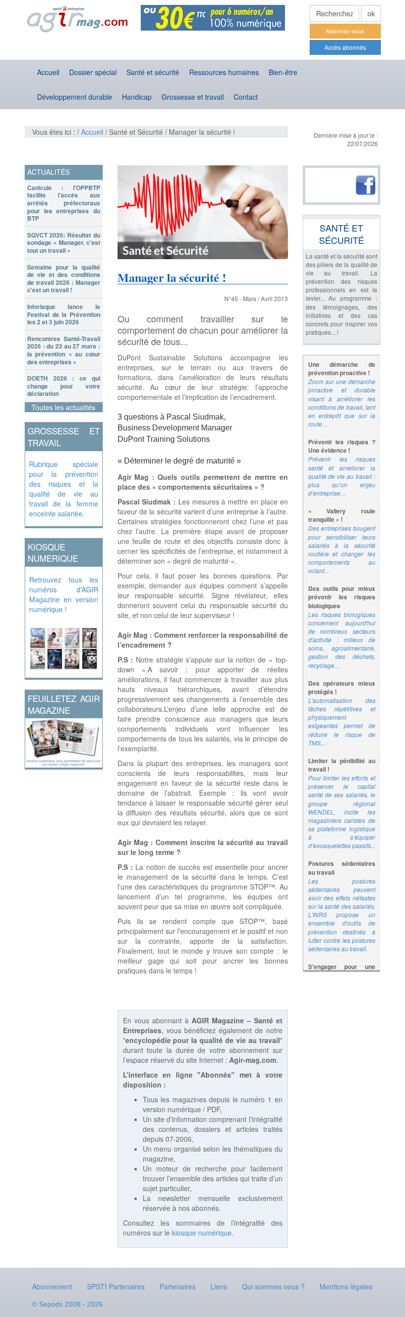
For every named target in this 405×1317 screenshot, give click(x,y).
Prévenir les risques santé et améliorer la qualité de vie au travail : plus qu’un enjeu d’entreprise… (342, 476)
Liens (218, 1286)
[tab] (64, 203)
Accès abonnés (345, 47)
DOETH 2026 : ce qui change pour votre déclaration (63, 386)
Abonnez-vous (344, 31)
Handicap (137, 97)
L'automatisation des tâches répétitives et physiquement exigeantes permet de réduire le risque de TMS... (342, 721)
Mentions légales (346, 1286)
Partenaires (178, 1286)
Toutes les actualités (63, 407)
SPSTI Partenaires (116, 1286)
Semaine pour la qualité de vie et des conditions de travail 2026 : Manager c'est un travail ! (63, 279)
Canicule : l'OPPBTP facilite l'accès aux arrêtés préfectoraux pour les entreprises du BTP (63, 203)
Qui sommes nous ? (273, 1286)
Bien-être (283, 72)
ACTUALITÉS (48, 172)
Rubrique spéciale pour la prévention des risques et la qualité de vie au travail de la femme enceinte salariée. (63, 488)
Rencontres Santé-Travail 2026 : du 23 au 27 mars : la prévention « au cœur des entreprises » (63, 350)
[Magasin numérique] (63, 646)
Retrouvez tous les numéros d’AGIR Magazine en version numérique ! (63, 594)
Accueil (48, 72)
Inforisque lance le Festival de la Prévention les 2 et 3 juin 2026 (63, 314)
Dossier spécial (93, 72)
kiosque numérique (202, 1233)
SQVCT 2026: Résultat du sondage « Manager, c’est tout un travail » (63, 243)
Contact (246, 97)
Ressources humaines (224, 72)
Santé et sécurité (152, 72)
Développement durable (74, 97)
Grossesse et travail (193, 97)
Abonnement (52, 1286)
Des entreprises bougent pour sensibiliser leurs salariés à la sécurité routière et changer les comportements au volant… (342, 549)
